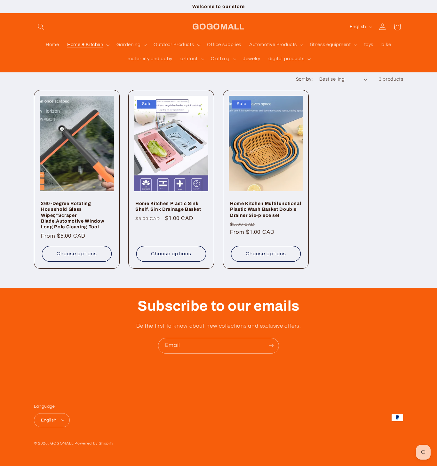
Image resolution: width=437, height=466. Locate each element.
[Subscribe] (271, 346)
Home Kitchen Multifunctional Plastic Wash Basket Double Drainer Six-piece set (265, 208)
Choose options (77, 253)
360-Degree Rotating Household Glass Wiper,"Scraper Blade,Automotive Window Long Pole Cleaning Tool (72, 214)
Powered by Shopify (94, 443)
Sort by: (304, 79)
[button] (41, 27)
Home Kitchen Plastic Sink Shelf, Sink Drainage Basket (168, 205)
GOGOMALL (61, 443)
